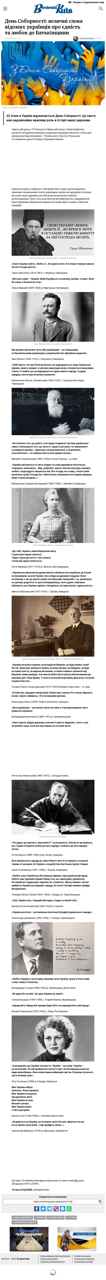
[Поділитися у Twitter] (43, 1208)
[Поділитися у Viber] (56, 1208)
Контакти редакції (82, 1256)
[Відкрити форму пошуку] (100, 8)
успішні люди (56, 1218)
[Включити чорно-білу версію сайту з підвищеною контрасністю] (86, 2)
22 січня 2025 (10, 38)
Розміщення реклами (84, 1259)
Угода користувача (49, 1259)
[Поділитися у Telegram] (49, 1208)
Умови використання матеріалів (55, 1256)
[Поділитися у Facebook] (36, 1208)
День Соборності (23, 1218)
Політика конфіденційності (52, 1261)
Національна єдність (25, 1222)
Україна (40, 1218)
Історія (72, 1218)
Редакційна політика (83, 1261)
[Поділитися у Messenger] (62, 1208)
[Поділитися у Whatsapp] (69, 1208)
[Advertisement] (53, 164)
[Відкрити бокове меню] (5, 8)
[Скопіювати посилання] (100, 1201)
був (76, 1180)
